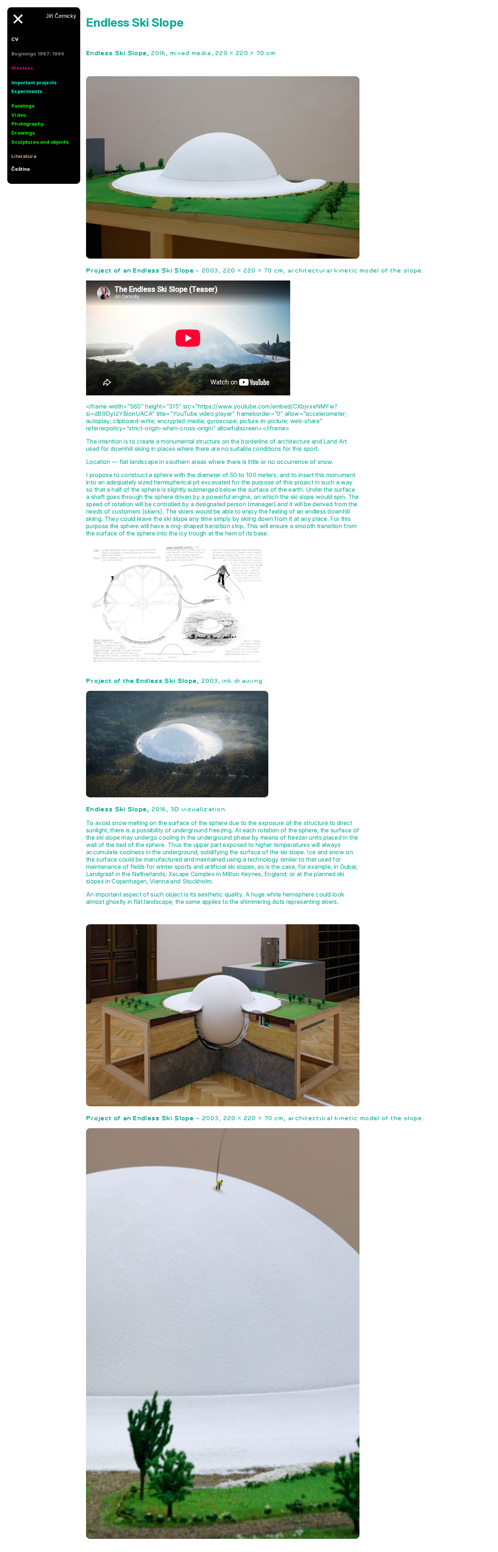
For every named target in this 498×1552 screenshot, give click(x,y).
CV (15, 39)
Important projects (34, 82)
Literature (23, 156)
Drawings (23, 133)
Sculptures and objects (40, 142)
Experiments (26, 91)
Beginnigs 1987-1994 (37, 54)
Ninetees (22, 68)
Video (18, 115)
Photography (27, 124)
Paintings (23, 106)
